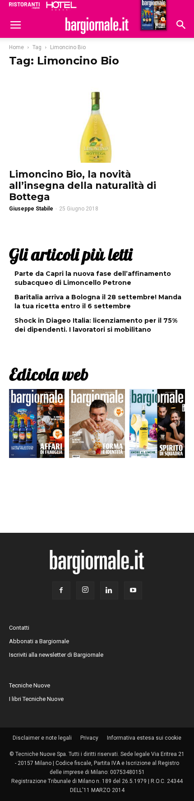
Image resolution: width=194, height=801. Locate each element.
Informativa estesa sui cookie (144, 738)
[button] (181, 26)
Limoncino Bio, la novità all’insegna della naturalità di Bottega (82, 185)
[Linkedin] (109, 590)
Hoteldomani (61, 6)
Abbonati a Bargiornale (39, 641)
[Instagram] (85, 590)
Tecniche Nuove (29, 685)
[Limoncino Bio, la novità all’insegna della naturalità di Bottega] (97, 120)
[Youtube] (133, 590)
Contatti (19, 627)
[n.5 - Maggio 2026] (157, 425)
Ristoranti (24, 5)
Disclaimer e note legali (42, 738)
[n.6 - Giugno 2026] (97, 425)
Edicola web (48, 374)
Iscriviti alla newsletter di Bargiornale (56, 654)
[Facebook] (61, 590)
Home (16, 47)
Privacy (89, 738)
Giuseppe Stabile (31, 209)
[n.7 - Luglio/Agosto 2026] (37, 425)
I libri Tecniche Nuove (36, 699)
